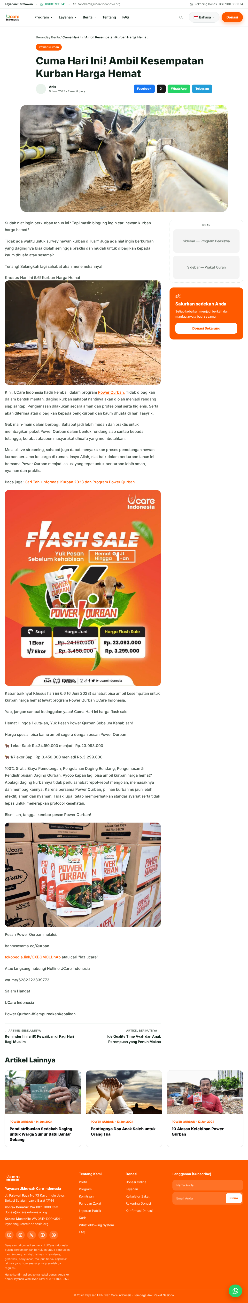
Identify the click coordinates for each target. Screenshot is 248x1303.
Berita (89, 17)
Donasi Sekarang (206, 328)
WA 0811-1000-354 (46, 1219)
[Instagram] (20, 1235)
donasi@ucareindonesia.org (26, 1212)
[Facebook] (9, 1235)
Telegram (202, 88)
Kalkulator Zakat (137, 1196)
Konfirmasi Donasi (139, 1211)
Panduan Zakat (90, 1203)
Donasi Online (136, 1182)
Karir (82, 1218)
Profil (83, 1182)
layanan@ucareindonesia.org (26, 1224)
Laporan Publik (90, 1211)
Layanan (68, 17)
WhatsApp (179, 88)
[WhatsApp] (53, 1235)
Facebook (144, 88)
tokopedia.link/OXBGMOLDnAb (33, 957)
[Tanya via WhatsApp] (235, 1291)
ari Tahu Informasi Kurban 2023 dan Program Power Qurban (81, 482)
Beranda (42, 37)
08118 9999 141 (55, 4)
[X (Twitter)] (31, 1235)
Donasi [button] (232, 17)
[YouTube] (42, 1235)
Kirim (234, 1198)
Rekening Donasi (138, 1203)
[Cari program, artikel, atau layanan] (181, 17)
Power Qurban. (111, 392)
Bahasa (205, 17)
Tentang (109, 17)
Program (43, 17)
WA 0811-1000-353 (44, 1207)
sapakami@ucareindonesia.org (99, 4)
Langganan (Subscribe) (191, 1174)
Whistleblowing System (96, 1225)
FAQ (125, 17)
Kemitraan (86, 1196)
